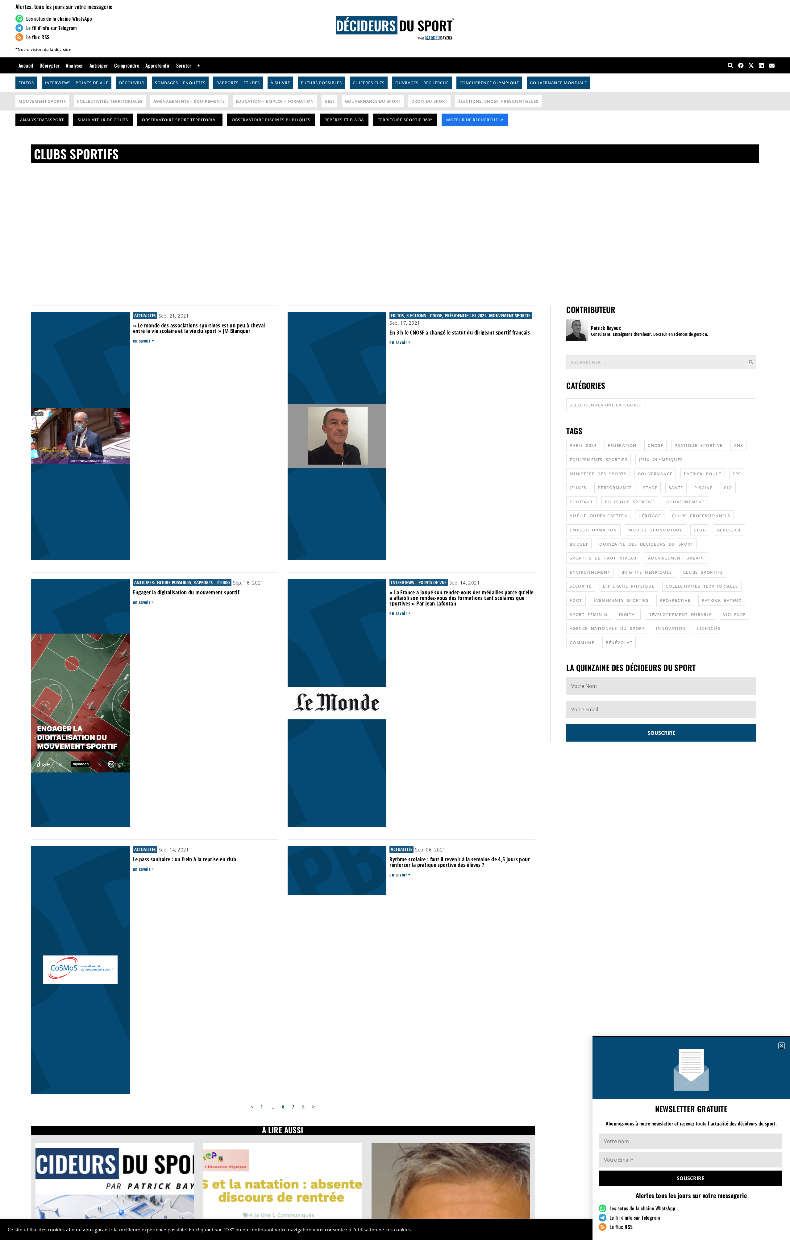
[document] (395, 620)
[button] (781, 1045)
